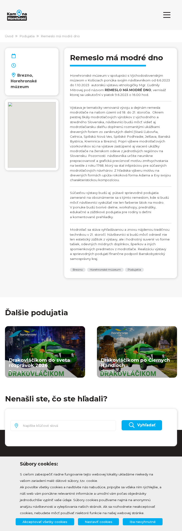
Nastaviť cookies (98, 522)
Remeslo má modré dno (60, 36)
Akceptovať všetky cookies (45, 522)
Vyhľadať (146, 425)
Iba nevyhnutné (143, 522)
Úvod (9, 36)
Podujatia (27, 36)
